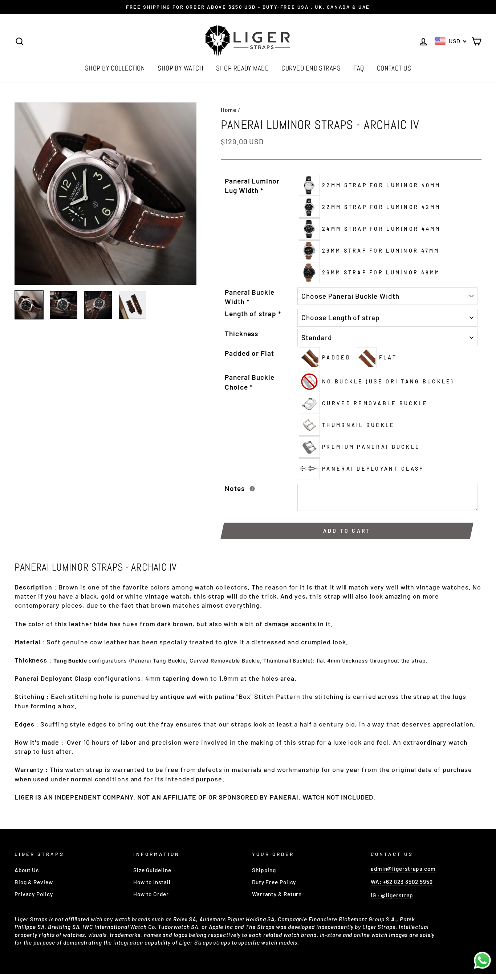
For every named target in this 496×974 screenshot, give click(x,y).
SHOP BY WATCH (180, 68)
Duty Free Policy (274, 882)
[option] (248, 7)
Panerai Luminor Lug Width (252, 186)
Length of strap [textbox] (253, 313)
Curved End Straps (311, 68)
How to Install (152, 882)
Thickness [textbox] (241, 333)
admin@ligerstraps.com (403, 868)
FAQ (358, 68)
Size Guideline (152, 870)
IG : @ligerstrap (392, 895)
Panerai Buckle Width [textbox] (250, 297)
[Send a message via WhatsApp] (482, 960)
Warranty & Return (277, 894)
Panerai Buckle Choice (250, 382)
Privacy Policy (34, 894)
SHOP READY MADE (242, 68)
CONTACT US (394, 68)
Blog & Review (34, 882)
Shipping (264, 870)
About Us (27, 870)
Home (228, 109)
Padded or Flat (249, 353)
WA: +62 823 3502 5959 (402, 881)
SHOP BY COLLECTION (115, 68)
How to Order (151, 894)
